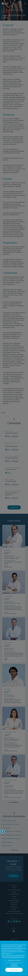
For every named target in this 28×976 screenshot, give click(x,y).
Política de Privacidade (8, 957)
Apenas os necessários (14, 965)
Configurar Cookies (14, 960)
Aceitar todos (14, 970)
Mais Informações (19, 957)
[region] (14, 958)
